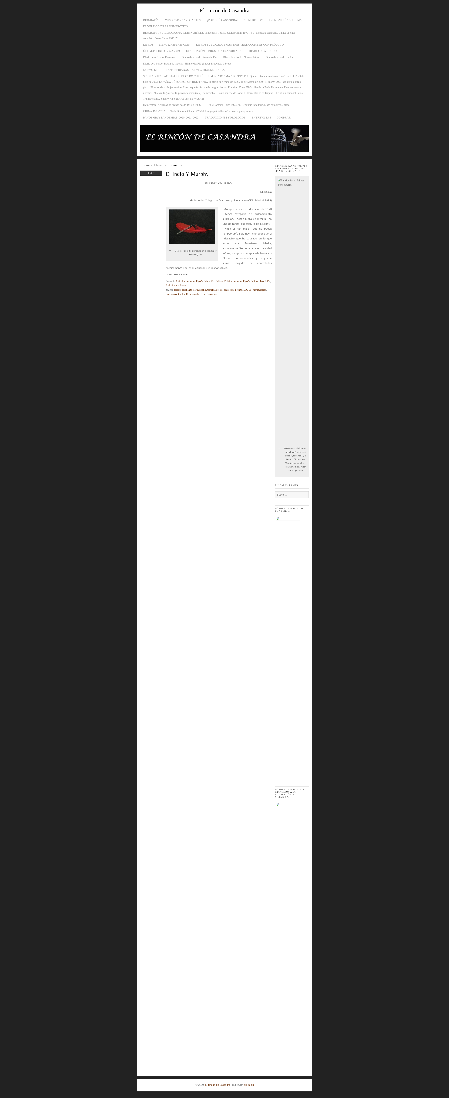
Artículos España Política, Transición (251, 281)
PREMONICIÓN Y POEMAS (286, 20)
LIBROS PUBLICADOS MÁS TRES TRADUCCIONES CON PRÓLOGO (240, 44)
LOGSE (247, 290)
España (238, 290)
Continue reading (180, 274)
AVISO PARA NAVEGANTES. (182, 20)
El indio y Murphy (187, 174)
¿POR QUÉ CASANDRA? (222, 20)
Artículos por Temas (176, 285)
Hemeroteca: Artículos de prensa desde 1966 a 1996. (172, 104)
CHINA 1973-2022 (154, 111)
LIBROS (148, 44)
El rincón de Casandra (224, 10)
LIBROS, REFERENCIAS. (174, 44)
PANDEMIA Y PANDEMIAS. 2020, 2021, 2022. (171, 117)
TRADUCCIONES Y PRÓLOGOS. (225, 117)
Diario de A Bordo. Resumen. (159, 57)
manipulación (259, 290)
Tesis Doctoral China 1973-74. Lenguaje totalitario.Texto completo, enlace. (248, 104)
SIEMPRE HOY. (253, 20)
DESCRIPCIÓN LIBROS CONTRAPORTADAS (214, 50)
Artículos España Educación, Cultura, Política (209, 281)
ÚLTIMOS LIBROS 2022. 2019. (161, 50)
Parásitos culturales (175, 294)
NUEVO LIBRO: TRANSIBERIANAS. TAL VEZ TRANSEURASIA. (184, 69)
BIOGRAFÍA (151, 20)
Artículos (180, 281)
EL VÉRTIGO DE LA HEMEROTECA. (166, 26)
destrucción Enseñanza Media (207, 290)
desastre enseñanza (183, 290)
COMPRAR (284, 117)
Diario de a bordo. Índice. (280, 57)
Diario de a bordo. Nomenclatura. (241, 57)
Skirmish (249, 1085)
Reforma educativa (195, 294)
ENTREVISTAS (261, 117)
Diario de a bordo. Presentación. (199, 57)
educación (229, 290)
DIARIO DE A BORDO (263, 50)
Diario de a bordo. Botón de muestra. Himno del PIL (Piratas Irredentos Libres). (187, 63)
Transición (211, 294)
